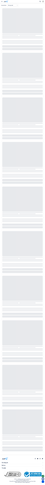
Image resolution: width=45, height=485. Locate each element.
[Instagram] (40, 458)
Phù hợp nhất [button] (10, 5)
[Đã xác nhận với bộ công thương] (32, 474)
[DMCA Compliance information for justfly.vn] (12, 474)
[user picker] (43, 1)
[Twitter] (42, 458)
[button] (22, 462)
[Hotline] (40, 1)
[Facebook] (35, 458)
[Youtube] (37, 458)
